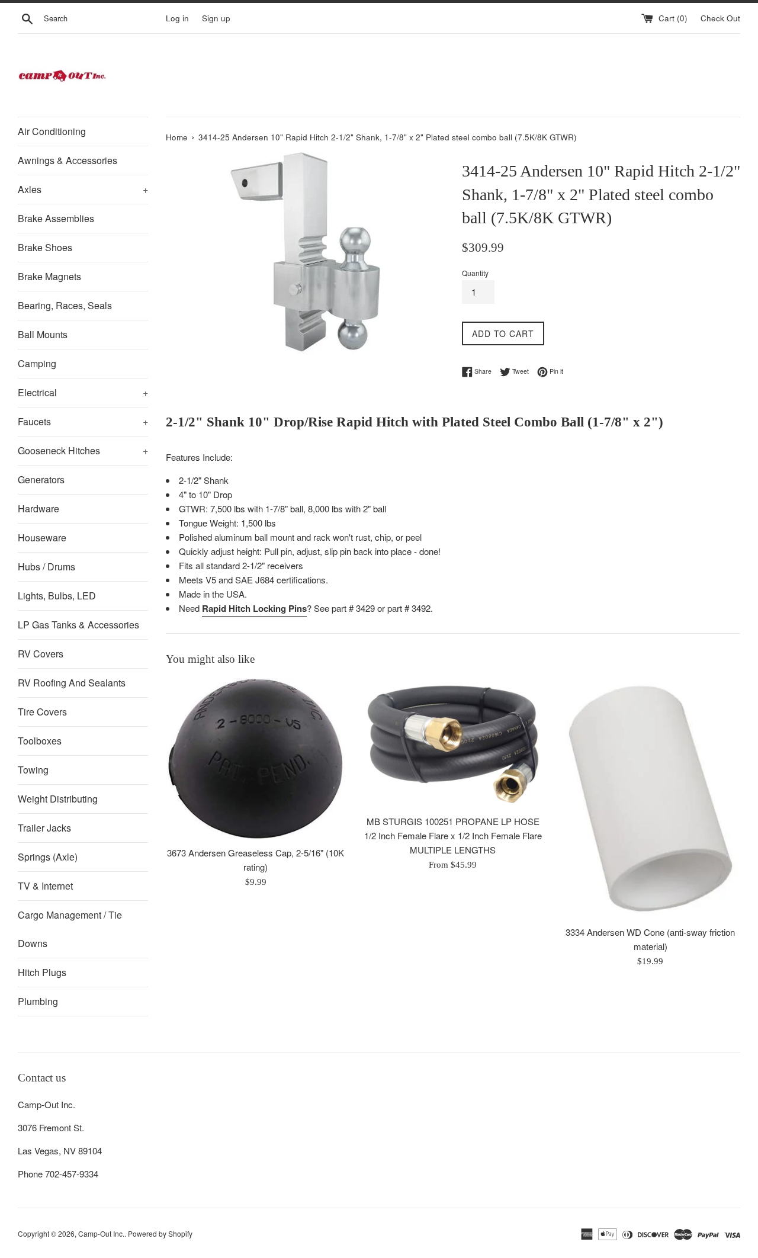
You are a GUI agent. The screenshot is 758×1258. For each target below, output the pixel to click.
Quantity (475, 273)
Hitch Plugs (42, 972)
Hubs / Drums (46, 566)
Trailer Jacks (44, 828)
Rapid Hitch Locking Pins (254, 608)
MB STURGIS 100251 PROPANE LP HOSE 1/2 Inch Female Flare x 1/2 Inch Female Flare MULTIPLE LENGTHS (453, 835)
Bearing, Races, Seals (65, 305)
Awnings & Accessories (67, 160)
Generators (41, 479)
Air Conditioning (52, 131)
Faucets (83, 421)
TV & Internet (45, 886)
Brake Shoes (45, 247)
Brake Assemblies (56, 218)
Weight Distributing (58, 798)
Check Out (720, 18)
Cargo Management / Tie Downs (70, 929)
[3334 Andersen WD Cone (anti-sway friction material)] (650, 798)
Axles (83, 189)
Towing (33, 769)
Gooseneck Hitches (83, 450)
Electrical (83, 392)
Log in (177, 18)
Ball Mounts (43, 334)
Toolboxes (40, 740)
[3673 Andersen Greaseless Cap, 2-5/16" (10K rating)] (255, 759)
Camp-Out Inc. (101, 1233)
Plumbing (38, 1001)
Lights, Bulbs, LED (57, 595)
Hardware (38, 508)
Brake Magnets (49, 276)
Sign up (216, 18)
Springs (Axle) (48, 857)
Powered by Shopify (160, 1233)
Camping (37, 363)
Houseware (42, 537)
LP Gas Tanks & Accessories (78, 624)
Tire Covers (42, 711)
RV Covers (40, 653)
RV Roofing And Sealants (72, 682)
